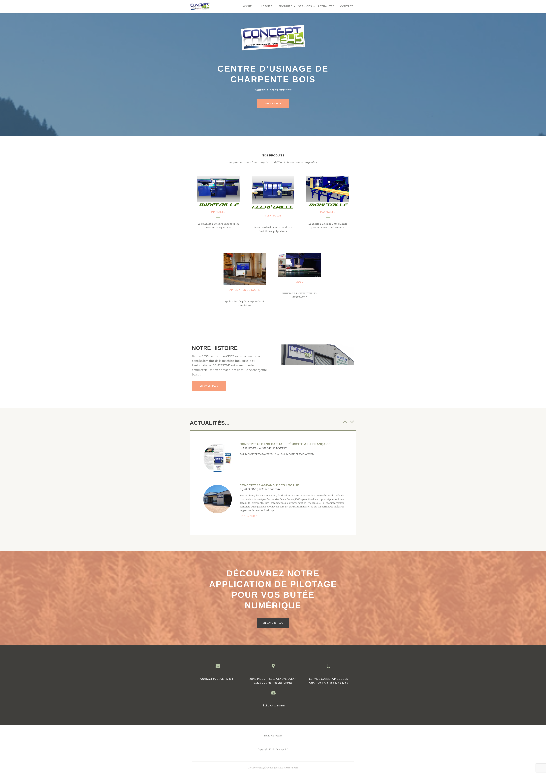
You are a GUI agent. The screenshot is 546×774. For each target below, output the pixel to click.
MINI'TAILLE (218, 212)
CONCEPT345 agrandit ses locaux (269, 485)
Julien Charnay (277, 447)
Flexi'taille (273, 215)
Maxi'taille (327, 212)
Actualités (326, 6)
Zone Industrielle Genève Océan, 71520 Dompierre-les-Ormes (273, 681)
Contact (346, 6)
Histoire (266, 6)
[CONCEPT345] (200, 6)
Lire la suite (257, 516)
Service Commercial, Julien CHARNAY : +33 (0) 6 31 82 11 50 (328, 681)
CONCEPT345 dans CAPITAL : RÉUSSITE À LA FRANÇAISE (285, 444)
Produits (285, 6)
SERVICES (305, 6)
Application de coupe (244, 290)
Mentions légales (273, 735)
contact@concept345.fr (218, 679)
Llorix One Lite (255, 767)
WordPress (292, 767)
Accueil (248, 6)
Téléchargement (273, 705)
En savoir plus (213, 386)
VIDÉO (299, 282)
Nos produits (276, 103)
